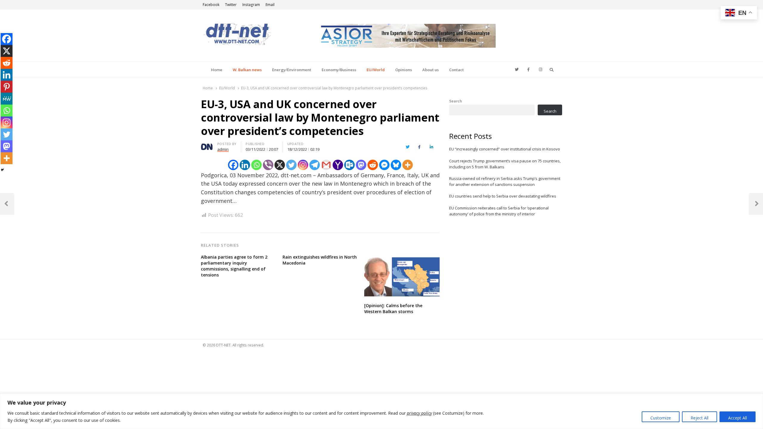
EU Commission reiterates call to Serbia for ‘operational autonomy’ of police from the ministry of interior (499, 211)
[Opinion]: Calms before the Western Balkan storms (393, 308)
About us (430, 69)
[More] (407, 165)
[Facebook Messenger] (384, 165)
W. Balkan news (247, 69)
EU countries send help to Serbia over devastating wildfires (502, 196)
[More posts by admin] (207, 144)
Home (216, 69)
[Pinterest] (7, 87)
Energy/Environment (291, 69)
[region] (381, 411)
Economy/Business (339, 69)
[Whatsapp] (256, 165)
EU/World (376, 69)
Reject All (699, 418)
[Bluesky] (396, 165)
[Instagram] (303, 165)
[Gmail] (326, 165)
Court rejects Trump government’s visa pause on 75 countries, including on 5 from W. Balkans (505, 164)
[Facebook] (233, 165)
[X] (280, 165)
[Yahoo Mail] (338, 165)
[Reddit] (372, 165)
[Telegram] (314, 165)
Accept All (737, 418)
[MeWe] (7, 99)
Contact (456, 69)
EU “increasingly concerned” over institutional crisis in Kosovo (504, 149)
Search (455, 101)
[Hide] (2, 169)
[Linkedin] (245, 165)
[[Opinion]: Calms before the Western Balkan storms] (402, 257)
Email (270, 4)
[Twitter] (291, 165)
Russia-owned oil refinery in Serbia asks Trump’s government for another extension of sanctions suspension (504, 181)
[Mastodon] (361, 165)
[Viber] (268, 165)
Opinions (403, 69)
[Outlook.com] (349, 165)
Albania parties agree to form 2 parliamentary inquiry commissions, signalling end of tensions (234, 266)
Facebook (211, 4)
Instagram (251, 4)
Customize (660, 418)
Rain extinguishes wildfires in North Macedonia (320, 260)
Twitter (231, 4)
